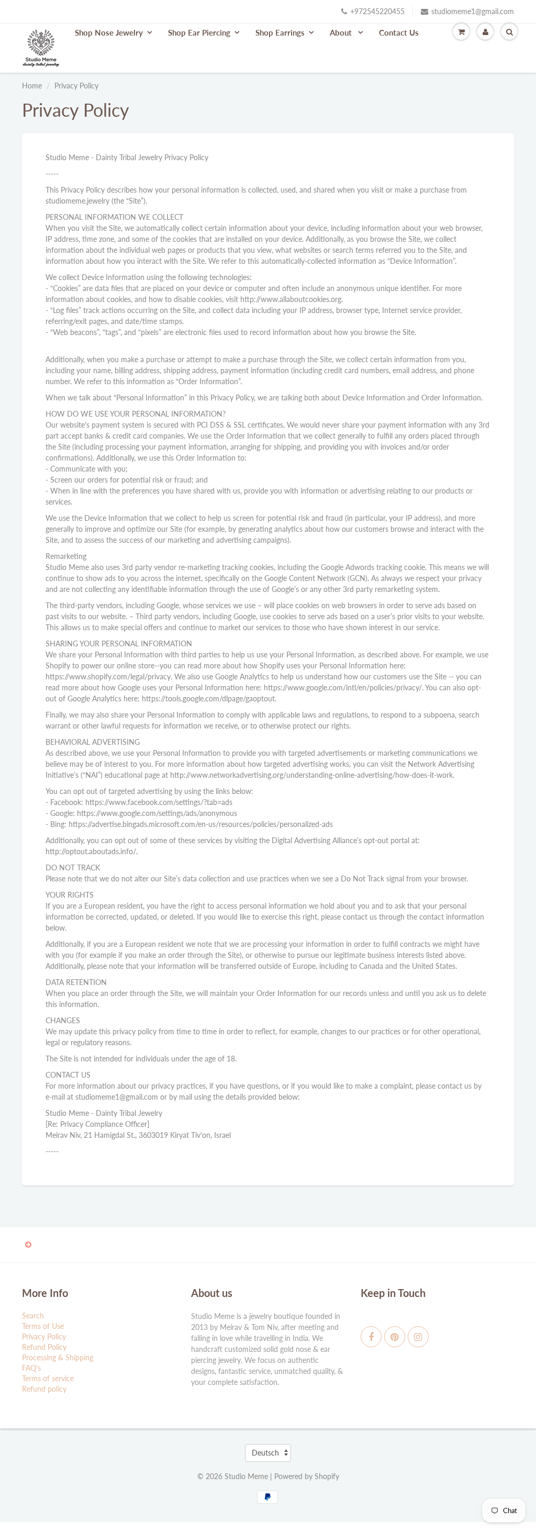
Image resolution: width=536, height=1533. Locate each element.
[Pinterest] (394, 1336)
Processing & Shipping (57, 1357)
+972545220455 (377, 11)
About (342, 32)
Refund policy (44, 1388)
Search (33, 1315)
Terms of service (48, 1378)
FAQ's (31, 1367)
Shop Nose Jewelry (109, 32)
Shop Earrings (280, 32)
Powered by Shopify (306, 1476)
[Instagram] (418, 1336)
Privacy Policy (44, 1336)
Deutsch (265, 1452)
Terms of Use (43, 1326)
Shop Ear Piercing (199, 32)
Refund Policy (44, 1346)
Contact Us (399, 32)
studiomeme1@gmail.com (472, 11)
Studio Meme (246, 1476)
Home (32, 85)
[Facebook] (371, 1336)
